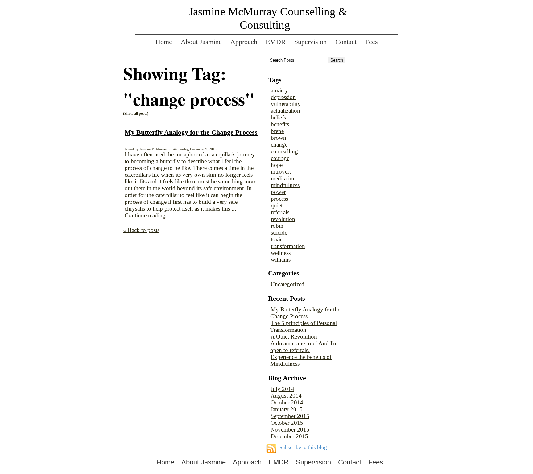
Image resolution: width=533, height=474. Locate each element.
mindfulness (285, 185)
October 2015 (287, 423)
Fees (371, 42)
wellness (281, 253)
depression (283, 97)
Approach (243, 42)
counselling (284, 151)
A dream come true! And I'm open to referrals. (304, 346)
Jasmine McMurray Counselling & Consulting (268, 18)
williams (281, 259)
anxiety (279, 90)
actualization (285, 110)
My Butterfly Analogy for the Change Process (191, 132)
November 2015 (290, 429)
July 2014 (282, 389)
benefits (280, 124)
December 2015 (289, 436)
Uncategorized (287, 284)
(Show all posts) (135, 113)
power (278, 192)
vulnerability (286, 104)
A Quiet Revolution (294, 336)
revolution (283, 219)
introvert (281, 171)
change (279, 144)
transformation (288, 246)
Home (163, 42)
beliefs (278, 117)
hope (277, 165)
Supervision (310, 42)
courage (280, 158)
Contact (346, 42)
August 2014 (286, 395)
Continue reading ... (148, 215)
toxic (277, 239)
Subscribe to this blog (303, 447)
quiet (277, 205)
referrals (280, 212)
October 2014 (287, 402)
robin (277, 226)
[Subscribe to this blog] (271, 448)
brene (277, 131)
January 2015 (287, 409)
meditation (283, 178)
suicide (279, 232)
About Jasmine (201, 42)
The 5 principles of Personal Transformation (303, 326)
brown (278, 138)
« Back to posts (141, 230)
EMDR (276, 42)
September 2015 (290, 416)
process (279, 198)
